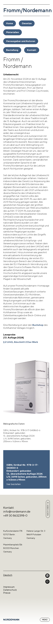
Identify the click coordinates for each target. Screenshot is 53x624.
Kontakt (31, 50)
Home (9, 23)
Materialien (12, 32)
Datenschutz (10, 589)
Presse (6, 592)
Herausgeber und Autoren (20, 41)
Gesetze (27, 23)
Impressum (9, 586)
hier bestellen (13, 484)
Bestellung (12, 50)
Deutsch (7, 575)
